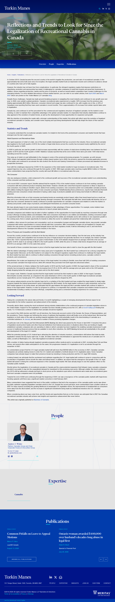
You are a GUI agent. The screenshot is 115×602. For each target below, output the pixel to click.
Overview (42, 64)
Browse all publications (22, 559)
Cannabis (19, 494)
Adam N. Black (64, 545)
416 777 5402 (13, 451)
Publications (71, 64)
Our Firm (96, 583)
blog (50, 95)
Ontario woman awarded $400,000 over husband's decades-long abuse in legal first (81, 537)
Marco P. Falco (12, 541)
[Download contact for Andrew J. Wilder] (9, 456)
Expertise (60, 64)
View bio (22, 436)
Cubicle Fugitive (20, 600)
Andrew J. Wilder (12, 45)
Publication (21, 18)
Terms (6, 594)
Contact (107, 583)
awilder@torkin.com (16, 453)
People (51, 64)
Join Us (85, 583)
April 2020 (92, 93)
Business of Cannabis (41, 400)
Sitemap (31, 594)
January (27, 319)
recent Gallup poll (89, 308)
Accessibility (14, 594)
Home (8, 75)
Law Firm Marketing (9, 600)
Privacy (23, 594)
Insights (14, 75)
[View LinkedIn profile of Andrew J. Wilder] (11, 456)
